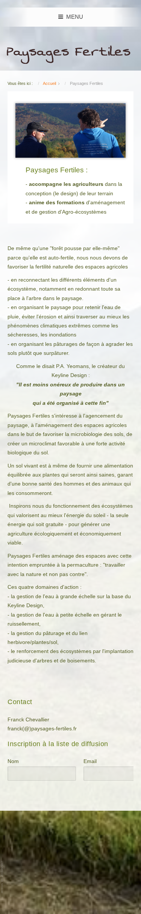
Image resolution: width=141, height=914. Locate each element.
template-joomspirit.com (2, 877)
